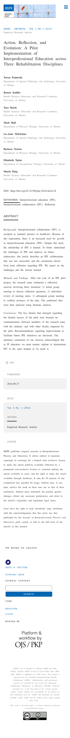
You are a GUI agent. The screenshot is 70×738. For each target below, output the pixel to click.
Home (7, 28)
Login (9, 613)
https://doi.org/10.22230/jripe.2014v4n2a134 (33, 190)
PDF (11, 362)
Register (11, 608)
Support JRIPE (14, 574)
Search (29, 594)
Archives (19, 28)
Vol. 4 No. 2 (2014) (40, 28)
